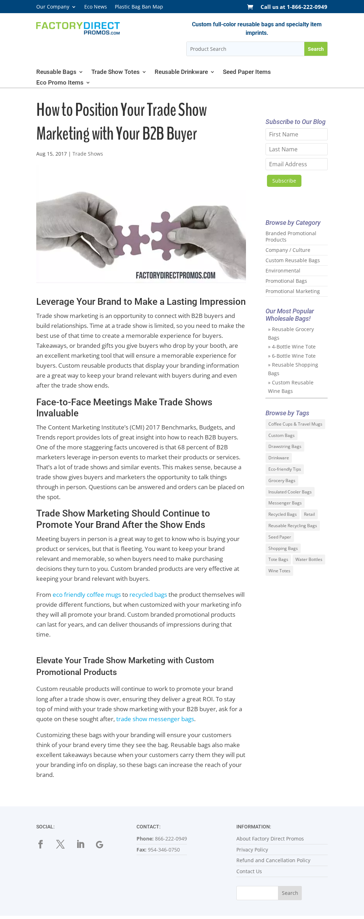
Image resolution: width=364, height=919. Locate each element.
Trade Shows (88, 153)
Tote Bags (278, 559)
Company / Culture (288, 250)
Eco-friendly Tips (284, 469)
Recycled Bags (282, 514)
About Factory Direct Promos (270, 838)
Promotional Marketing (293, 291)
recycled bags (148, 594)
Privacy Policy (252, 849)
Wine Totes (279, 571)
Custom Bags (281, 435)
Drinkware (278, 458)
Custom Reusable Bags (293, 260)
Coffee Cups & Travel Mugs (295, 424)
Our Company (52, 7)
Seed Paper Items (247, 72)
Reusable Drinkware (181, 72)
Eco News (95, 7)
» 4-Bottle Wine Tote (292, 346)
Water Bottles (308, 559)
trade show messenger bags (155, 719)
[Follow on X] (64, 844)
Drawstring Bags (284, 446)
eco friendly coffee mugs (87, 594)
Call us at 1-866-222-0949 (294, 7)
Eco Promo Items (60, 83)
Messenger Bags (285, 503)
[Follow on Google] (104, 844)
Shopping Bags (283, 548)
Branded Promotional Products (291, 236)
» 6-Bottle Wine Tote (292, 355)
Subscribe (284, 180)
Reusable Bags (56, 72)
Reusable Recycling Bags (292, 526)
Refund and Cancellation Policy (273, 860)
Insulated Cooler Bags (290, 492)
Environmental (283, 270)
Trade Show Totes (115, 72)
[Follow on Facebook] (44, 844)
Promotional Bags (286, 280)
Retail (309, 514)
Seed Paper (279, 537)
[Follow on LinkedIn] (84, 844)
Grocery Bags (281, 480)
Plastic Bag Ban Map (139, 7)
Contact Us (249, 871)
